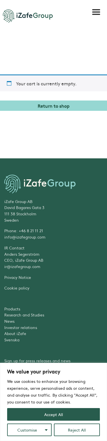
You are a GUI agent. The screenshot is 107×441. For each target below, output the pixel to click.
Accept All (53, 414)
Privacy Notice (17, 277)
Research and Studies (24, 315)
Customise (27, 430)
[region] (53, 402)
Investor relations (20, 327)
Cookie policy (16, 288)
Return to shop (54, 106)
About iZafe (15, 333)
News (9, 321)
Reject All (77, 430)
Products (12, 309)
